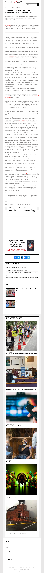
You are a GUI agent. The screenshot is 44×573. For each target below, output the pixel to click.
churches (14, 204)
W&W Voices (12, 424)
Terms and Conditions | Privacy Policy (21, 569)
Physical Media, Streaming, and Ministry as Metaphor (16, 425)
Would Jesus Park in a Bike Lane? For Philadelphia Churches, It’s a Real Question (21, 353)
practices (19, 204)
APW (7, 460)
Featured (11, 352)
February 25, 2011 (8, 7)
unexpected (24, 204)
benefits (6, 204)
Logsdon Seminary (29, 173)
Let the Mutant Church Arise (11, 497)
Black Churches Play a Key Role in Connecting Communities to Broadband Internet (21, 389)
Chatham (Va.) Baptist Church (11, 56)
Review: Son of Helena (11, 275)
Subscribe (8, 562)
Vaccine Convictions (10, 461)
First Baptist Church (23, 120)
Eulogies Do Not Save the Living (13, 267)
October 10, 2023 (9, 390)
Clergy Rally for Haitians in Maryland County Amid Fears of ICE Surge (21, 272)
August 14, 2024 (9, 354)
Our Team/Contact (9, 544)
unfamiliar (29, 204)
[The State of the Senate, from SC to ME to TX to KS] (10, 307)
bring (10, 204)
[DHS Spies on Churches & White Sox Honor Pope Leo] (10, 296)
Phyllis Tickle (7, 64)
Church (7, 352)
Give (7, 547)
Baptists (8, 532)
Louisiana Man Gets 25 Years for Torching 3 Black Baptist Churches (19, 533)
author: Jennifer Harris (17, 7)
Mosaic (7, 132)
